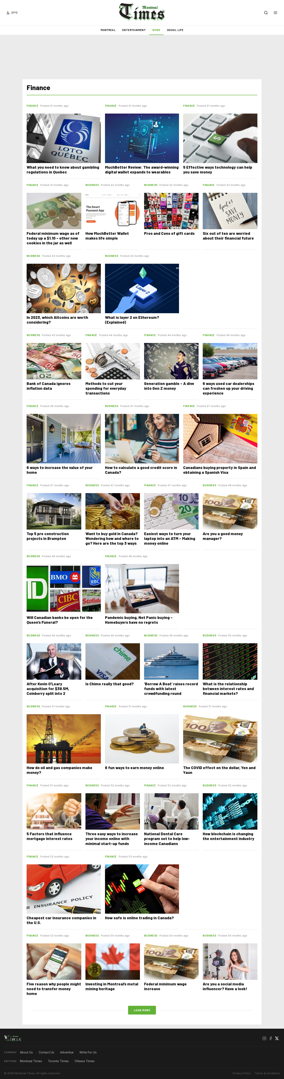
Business (92, 185)
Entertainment (134, 30)
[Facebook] (270, 1038)
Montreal (108, 30)
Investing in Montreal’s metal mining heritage (111, 986)
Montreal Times (31, 1061)
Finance (32, 105)
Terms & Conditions (267, 1073)
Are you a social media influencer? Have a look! (225, 986)
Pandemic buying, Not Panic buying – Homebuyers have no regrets (139, 620)
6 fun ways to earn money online (134, 767)
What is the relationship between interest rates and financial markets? (228, 688)
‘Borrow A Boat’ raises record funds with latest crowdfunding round (171, 688)
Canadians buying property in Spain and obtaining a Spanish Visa (219, 470)
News (156, 30)
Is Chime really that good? (109, 683)
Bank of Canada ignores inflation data (48, 386)
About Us (26, 1052)
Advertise (67, 1052)
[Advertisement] (142, 57)
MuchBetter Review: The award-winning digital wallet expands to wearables (142, 169)
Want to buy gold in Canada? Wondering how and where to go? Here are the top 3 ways (112, 538)
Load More (142, 1010)
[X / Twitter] (277, 1038)
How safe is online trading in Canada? (139, 917)
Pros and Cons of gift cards (169, 233)
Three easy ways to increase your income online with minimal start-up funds (111, 838)
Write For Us (88, 1052)
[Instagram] (264, 1038)
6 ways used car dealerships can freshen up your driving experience (228, 388)
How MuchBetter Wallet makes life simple (107, 235)
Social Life (175, 30)
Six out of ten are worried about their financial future (228, 235)
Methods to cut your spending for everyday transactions (105, 388)
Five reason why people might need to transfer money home (54, 988)
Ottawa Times (85, 1061)
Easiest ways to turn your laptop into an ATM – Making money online (169, 538)
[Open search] (266, 12)
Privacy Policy (242, 1073)
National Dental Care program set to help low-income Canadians (167, 838)
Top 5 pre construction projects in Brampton (48, 536)
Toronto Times (58, 1061)
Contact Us (46, 1052)
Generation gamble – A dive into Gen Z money (169, 386)
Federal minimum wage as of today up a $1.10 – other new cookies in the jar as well (53, 238)
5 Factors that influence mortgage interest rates (49, 836)
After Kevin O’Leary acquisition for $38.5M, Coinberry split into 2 (48, 688)
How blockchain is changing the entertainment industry (228, 836)
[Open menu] (275, 12)
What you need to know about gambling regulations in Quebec (63, 169)
